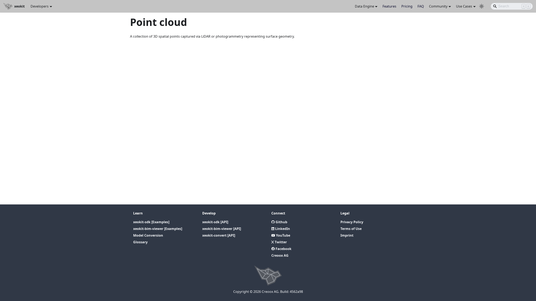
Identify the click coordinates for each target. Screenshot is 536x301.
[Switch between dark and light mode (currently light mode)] (481, 6)
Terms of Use (351, 228)
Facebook (283, 248)
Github (281, 222)
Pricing (406, 6)
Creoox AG (280, 255)
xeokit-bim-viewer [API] (221, 228)
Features (389, 6)
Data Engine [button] (364, 6)
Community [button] (438, 6)
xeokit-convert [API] (218, 235)
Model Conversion (148, 235)
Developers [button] (40, 6)
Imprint (346, 235)
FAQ (420, 6)
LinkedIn (282, 228)
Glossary (140, 242)
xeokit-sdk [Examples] (151, 222)
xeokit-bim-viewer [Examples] (157, 228)
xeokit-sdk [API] (215, 222)
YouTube (282, 235)
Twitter (280, 242)
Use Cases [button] (464, 6)
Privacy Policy (351, 222)
